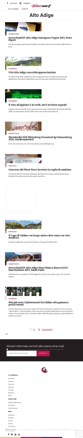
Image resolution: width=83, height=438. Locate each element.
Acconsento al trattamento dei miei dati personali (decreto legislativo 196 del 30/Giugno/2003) (36, 349)
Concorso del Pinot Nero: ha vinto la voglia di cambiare (40, 169)
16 (39, 329)
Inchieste (11, 381)
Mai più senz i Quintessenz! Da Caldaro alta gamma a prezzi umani (38, 303)
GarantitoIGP (14, 34)
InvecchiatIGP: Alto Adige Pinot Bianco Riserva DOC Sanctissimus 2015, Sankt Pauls (38, 268)
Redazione (11, 415)
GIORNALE (26, 3)
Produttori (11, 405)
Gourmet (11, 387)
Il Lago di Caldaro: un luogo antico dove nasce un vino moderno (39, 236)
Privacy (10, 423)
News (10, 395)
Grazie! (10, 421)
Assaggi (10, 390)
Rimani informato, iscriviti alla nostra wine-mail (35, 346)
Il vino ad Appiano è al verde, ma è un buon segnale (38, 104)
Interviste (11, 384)
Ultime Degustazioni (14, 402)
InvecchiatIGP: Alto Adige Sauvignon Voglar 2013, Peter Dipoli (40, 38)
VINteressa (13, 68)
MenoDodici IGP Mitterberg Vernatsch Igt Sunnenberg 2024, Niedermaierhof (40, 138)
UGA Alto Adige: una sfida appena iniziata (32, 72)
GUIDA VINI (13, 3)
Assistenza (11, 426)
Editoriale (11, 378)
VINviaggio (13, 166)
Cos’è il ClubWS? (13, 9)
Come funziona (13, 408)
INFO (10, 411)
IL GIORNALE (13, 375)
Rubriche (11, 393)
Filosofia (11, 418)
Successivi (47, 329)
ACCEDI (24, 9)
